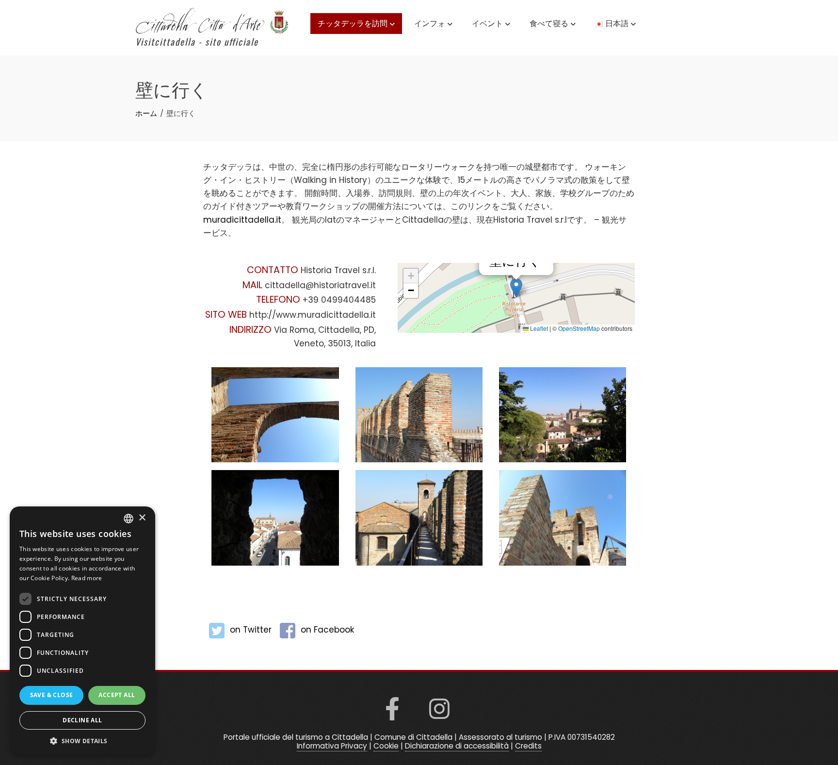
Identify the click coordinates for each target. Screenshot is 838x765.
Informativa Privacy (332, 746)
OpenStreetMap (579, 328)
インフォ (429, 23)
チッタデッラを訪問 (352, 23)
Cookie (386, 746)
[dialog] (82, 630)
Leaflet (538, 328)
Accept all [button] (116, 695)
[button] (516, 288)
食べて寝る (549, 23)
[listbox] (128, 518)
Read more (86, 578)
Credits (528, 746)
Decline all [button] (82, 720)
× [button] (141, 517)
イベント (487, 23)
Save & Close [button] (51, 695)
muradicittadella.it (242, 220)
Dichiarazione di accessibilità (457, 746)
